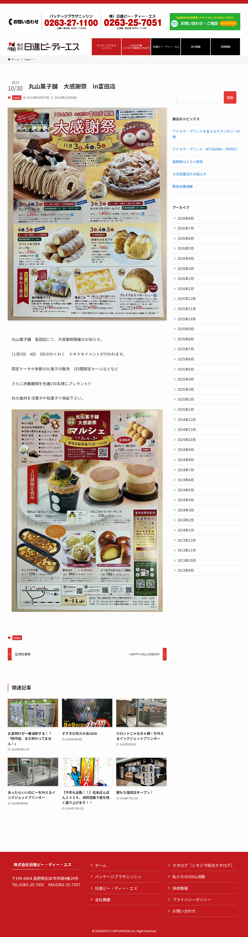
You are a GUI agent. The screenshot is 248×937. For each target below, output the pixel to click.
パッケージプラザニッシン (118, 876)
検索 (230, 97)
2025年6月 (186, 359)
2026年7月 (186, 228)
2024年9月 (186, 449)
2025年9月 (186, 328)
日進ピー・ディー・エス (116, 888)
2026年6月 (186, 238)
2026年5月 (186, 248)
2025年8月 (186, 339)
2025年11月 (187, 308)
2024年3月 (186, 510)
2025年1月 (186, 409)
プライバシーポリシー (191, 899)
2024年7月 (186, 469)
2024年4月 (186, 499)
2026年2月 (186, 278)
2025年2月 (186, 399)
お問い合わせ (184, 911)
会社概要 (102, 899)
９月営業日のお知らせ (189, 174)
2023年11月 (187, 550)
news (16, 97)
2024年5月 (186, 489)
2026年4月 (186, 258)
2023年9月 (186, 570)
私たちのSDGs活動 (188, 876)
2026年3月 (186, 268)
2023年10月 (187, 560)
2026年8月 (186, 218)
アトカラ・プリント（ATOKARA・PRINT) (204, 149)
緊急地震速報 (182, 186)
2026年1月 (186, 288)
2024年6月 (186, 479)
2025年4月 (186, 379)
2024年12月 (187, 419)
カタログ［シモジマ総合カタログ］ (203, 865)
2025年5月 (186, 369)
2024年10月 (187, 439)
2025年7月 (186, 348)
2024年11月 (187, 429)
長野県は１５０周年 (187, 161)
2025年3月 (186, 389)
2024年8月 (186, 459)
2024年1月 (186, 530)
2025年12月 (187, 298)
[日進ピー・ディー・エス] (43, 47)
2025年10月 (187, 318)
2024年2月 (186, 519)
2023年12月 (187, 540)
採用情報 (180, 888)
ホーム (101, 865)
